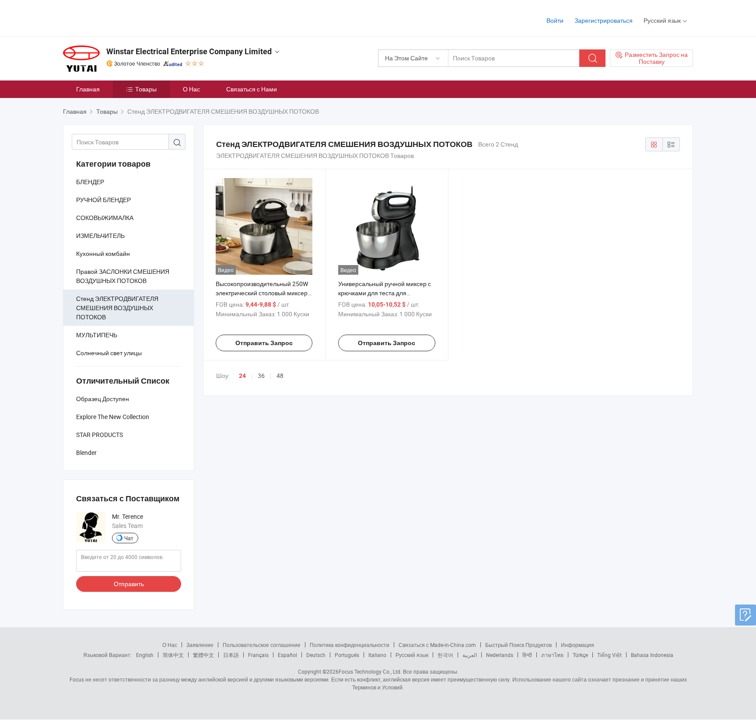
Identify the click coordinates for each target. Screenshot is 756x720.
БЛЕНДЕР (90, 182)
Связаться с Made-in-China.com (437, 644)
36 (261, 375)
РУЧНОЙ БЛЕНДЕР (103, 200)
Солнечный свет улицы (109, 353)
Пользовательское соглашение (262, 644)
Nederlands (499, 654)
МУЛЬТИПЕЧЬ (96, 335)
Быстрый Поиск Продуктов (518, 644)
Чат (128, 538)
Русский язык (412, 654)
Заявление (200, 644)
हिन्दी (527, 654)
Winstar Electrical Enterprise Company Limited (189, 51)
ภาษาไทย (552, 654)
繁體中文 (203, 654)
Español (287, 654)
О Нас (191, 89)
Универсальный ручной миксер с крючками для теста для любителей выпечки (384, 293)
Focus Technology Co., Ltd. (370, 671)
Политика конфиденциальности (349, 644)
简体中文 (173, 654)
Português (347, 654)
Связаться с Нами (251, 89)
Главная (88, 89)
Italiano (377, 654)
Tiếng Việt (609, 654)
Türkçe (580, 654)
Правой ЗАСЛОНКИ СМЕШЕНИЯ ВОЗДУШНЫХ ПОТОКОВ (122, 276)
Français (258, 654)
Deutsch (316, 654)
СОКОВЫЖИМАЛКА (104, 217)
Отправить (129, 584)
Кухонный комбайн (103, 253)
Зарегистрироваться (603, 20)
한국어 (445, 654)
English (145, 654)
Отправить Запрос (264, 342)
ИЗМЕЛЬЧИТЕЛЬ (100, 235)
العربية (469, 654)
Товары (146, 89)
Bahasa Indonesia (652, 654)
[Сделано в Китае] (119, 17)
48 (280, 375)
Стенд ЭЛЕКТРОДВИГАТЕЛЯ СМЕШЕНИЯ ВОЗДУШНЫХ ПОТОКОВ (117, 307)
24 (242, 375)
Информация (577, 644)
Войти (555, 20)
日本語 (231, 654)
